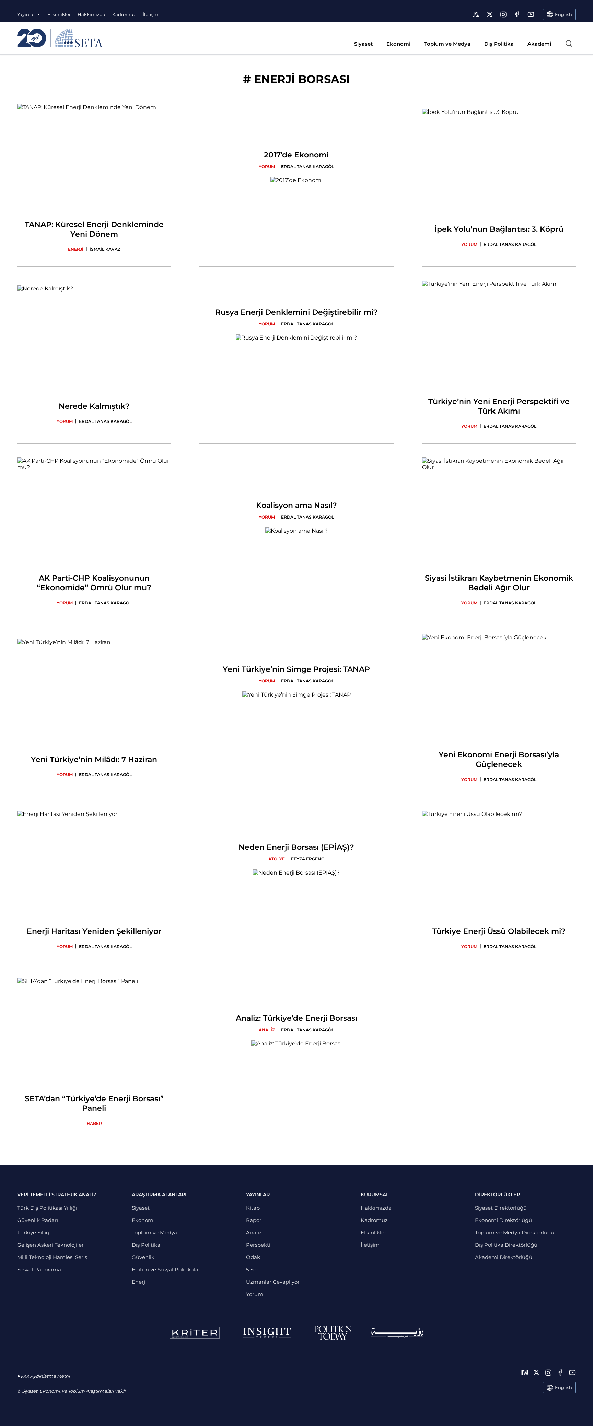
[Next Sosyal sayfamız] (476, 14)
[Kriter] (195, 1333)
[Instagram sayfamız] (503, 14)
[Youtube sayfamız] (531, 14)
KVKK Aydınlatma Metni (43, 1376)
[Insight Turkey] (266, 1333)
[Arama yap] (569, 43)
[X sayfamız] (490, 14)
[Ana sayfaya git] (60, 38)
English (563, 1387)
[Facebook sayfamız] (517, 14)
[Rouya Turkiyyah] (397, 1332)
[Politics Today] (332, 1332)
